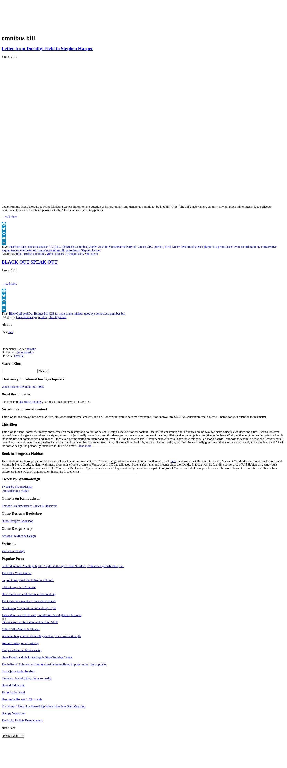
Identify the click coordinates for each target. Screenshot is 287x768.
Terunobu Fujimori (13, 692)
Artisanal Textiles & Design (19, 536)
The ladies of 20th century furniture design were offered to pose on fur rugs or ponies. (54, 664)
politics (59, 253)
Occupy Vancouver (13, 713)
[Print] (143, 233)
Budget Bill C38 (44, 313)
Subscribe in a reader (15, 490)
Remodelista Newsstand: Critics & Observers (29, 506)
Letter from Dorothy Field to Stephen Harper (47, 48)
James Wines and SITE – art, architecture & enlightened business (41, 615)
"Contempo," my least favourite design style (29, 608)
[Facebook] (143, 224)
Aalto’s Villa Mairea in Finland (21, 629)
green (50, 253)
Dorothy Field (162, 246)
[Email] (143, 238)
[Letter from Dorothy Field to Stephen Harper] (50, 200)
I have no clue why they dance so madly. (27, 678)
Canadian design (26, 317)
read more (85, 446)
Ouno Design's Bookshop (17, 521)
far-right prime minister (69, 313)
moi (10, 332)
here (173, 461)
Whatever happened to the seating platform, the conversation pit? (41, 636)
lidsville (31, 348)
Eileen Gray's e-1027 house (19, 587)
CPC (150, 246)
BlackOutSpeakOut (21, 313)
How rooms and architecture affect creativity (29, 594)
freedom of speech (191, 246)
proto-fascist (72, 250)
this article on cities (30, 401)
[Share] (143, 242)
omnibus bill (57, 250)
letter (23, 250)
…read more (9, 216)
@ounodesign (25, 352)
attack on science (37, 246)
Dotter (176, 246)
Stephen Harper (91, 250)
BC (50, 246)
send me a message (13, 551)
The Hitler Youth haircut (16, 573)
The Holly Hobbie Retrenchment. (22, 720)
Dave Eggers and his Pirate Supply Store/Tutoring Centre (37, 657)
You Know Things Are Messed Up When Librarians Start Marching (43, 706)
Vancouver (91, 253)
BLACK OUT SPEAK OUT (30, 262)
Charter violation (98, 246)
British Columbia (76, 246)
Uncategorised (74, 253)
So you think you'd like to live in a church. (28, 580)
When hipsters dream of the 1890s (23, 386)
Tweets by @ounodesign (17, 486)
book (19, 253)
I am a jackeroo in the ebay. (18, 671)
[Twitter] (143, 228)
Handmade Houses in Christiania (22, 699)
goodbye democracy (96, 313)
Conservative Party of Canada (127, 246)
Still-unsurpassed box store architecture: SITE (30, 622)
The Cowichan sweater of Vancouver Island (29, 601)
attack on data (17, 246)
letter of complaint (37, 250)
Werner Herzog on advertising (20, 643)
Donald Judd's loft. (13, 685)
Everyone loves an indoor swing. (22, 650)
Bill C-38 (59, 246)
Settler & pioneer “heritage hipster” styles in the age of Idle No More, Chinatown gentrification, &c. (63, 566)
